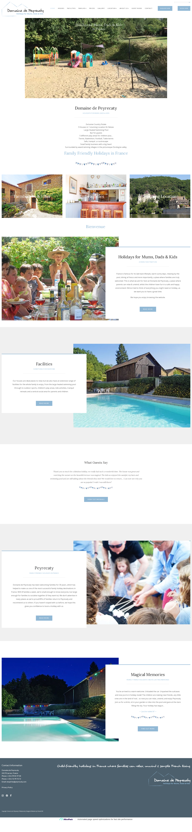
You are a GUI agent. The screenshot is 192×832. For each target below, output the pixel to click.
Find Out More (148, 729)
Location (112, 8)
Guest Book (137, 8)
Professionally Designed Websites (27, 811)
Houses (61, 8)
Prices (92, 8)
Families (82, 8)
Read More (148, 309)
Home (52, 8)
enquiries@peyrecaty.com (16, 782)
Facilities (71, 8)
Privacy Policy (7, 787)
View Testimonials (96, 499)
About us (124, 8)
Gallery (101, 8)
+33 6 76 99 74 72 (14, 779)
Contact (148, 8)
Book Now (184, 8)
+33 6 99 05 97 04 (14, 776)
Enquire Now (165, 8)
